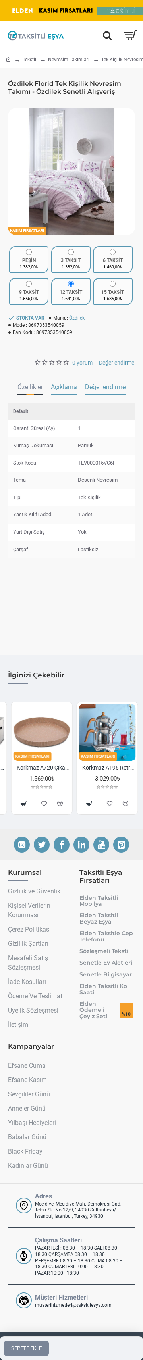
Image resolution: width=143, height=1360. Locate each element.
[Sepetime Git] (130, 35)
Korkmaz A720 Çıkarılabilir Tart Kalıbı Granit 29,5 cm (40, 767)
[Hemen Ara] (107, 35)
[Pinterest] (121, 845)
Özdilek (77, 318)
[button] (16, 171)
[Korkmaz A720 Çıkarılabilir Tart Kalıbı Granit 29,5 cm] (38, 732)
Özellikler (30, 387)
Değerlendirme (105, 387)
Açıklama (64, 387)
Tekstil (29, 59)
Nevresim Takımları (68, 59)
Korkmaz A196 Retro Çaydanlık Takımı (106, 767)
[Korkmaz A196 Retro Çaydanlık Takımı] (104, 732)
